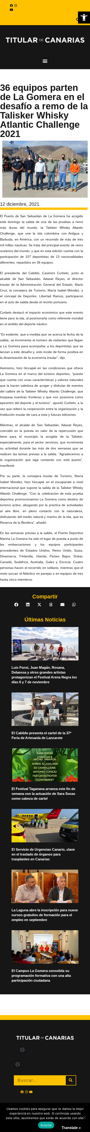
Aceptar (46, 1125)
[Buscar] (71, 1080)
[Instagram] (15, 5)
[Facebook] (11, 5)
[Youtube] (11, 10)
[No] (84, 1117)
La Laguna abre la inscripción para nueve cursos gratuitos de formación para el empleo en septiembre (45, 915)
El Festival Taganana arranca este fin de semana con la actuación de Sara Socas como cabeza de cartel (43, 793)
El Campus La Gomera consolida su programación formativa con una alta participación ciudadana (41, 975)
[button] (84, 18)
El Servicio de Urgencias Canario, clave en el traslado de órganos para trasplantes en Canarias (43, 854)
